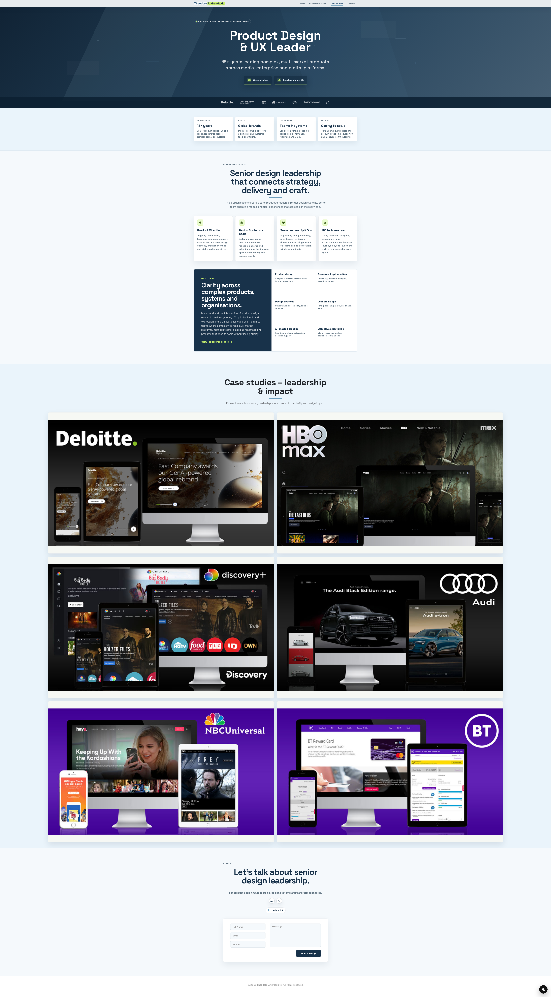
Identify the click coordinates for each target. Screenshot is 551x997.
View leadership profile (215, 341)
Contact (351, 3)
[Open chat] (543, 989)
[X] (279, 900)
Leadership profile (293, 80)
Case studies (337, 3)
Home (302, 3)
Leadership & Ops (317, 3)
